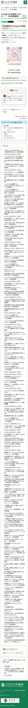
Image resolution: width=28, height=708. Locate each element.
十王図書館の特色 (9, 607)
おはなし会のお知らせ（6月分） (12, 242)
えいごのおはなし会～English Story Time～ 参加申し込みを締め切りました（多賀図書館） (14, 514)
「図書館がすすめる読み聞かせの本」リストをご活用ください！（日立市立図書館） (14, 165)
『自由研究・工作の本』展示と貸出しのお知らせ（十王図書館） (14, 235)
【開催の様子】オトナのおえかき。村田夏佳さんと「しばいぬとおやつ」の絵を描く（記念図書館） (14, 490)
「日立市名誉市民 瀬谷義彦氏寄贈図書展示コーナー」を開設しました (14, 640)
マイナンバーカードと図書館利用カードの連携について (14, 588)
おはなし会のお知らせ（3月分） (12, 312)
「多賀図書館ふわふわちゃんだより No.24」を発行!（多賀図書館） (13, 576)
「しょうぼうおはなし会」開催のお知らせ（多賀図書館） (14, 231)
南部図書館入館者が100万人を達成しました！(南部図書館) (14, 623)
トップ (3, 7)
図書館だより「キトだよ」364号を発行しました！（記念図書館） (14, 363)
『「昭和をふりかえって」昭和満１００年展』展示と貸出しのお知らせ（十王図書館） (14, 212)
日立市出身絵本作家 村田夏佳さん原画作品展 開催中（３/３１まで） (14, 592)
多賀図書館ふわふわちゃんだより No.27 (12, 447)
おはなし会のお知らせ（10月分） (13, 406)
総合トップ (9, 7)
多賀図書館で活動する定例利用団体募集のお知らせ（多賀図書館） (14, 274)
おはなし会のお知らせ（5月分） (12, 281)
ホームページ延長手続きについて (13, 423)
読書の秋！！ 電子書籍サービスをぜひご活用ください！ (14, 385)
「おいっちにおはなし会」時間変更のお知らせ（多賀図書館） (14, 260)
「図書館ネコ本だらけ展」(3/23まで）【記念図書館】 (14, 506)
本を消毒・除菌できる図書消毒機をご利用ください (14, 610)
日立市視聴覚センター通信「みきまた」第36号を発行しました (14, 395)
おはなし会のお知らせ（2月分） (12, 324)
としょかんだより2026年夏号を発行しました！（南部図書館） (14, 207)
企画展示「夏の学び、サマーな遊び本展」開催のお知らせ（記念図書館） (14, 203)
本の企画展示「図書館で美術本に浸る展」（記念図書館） (14, 572)
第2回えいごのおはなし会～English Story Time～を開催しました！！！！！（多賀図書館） (13, 501)
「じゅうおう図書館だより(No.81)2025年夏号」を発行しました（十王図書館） (14, 419)
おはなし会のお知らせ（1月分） (12, 372)
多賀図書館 (7, 666)
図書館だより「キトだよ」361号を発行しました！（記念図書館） (14, 536)
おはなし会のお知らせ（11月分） (13, 388)
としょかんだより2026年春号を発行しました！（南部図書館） (14, 278)
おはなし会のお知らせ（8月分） (12, 432)
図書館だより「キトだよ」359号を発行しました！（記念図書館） (14, 580)
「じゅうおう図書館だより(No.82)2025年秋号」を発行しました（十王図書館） (14, 367)
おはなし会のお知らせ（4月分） (12, 297)
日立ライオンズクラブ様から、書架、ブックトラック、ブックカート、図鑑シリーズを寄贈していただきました (14, 618)
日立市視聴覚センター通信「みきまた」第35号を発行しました (14, 435)
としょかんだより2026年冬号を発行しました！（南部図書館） (14, 321)
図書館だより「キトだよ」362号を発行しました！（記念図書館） (14, 476)
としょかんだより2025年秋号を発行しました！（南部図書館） (14, 381)
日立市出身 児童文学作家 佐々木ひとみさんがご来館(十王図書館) (14, 443)
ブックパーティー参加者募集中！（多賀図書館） (14, 510)
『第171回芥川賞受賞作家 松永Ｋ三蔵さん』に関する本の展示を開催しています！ (14, 525)
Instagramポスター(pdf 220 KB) (13, 83)
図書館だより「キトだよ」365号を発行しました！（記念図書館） (14, 257)
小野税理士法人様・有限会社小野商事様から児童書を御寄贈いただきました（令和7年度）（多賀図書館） (14, 293)
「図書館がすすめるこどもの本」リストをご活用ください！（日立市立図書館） (14, 471)
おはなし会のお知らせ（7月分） (12, 216)
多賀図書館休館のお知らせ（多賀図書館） (14, 180)
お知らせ (15, 7)
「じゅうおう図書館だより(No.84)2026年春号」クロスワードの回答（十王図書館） (14, 191)
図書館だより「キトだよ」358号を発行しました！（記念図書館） (14, 596)
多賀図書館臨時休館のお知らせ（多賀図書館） (14, 309)
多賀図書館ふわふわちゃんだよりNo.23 (13, 603)
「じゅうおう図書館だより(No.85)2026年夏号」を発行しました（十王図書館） (14, 185)
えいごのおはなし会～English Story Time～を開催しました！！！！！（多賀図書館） (14, 333)
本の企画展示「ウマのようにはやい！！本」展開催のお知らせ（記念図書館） (14, 328)
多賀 (5, 112)
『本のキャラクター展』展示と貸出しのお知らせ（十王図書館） (14, 199)
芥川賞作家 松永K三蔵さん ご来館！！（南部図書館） (13, 540)
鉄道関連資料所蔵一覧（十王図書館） (14, 415)
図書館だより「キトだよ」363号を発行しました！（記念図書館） (14, 453)
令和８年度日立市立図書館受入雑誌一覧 (14, 161)
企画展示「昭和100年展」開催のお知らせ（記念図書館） (14, 227)
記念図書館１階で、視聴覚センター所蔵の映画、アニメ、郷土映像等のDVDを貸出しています (14, 457)
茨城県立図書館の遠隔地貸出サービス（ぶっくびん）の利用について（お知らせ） (14, 348)
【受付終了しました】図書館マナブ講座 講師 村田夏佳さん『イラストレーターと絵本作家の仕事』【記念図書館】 (14, 411)
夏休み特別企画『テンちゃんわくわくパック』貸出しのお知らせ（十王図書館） (14, 175)
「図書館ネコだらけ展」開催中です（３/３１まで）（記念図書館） (13, 600)
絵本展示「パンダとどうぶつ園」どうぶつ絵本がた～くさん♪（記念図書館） (14, 584)
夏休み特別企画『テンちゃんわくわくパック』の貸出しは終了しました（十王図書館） (14, 252)
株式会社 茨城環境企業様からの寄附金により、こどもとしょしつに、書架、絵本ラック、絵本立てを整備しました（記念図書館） (14, 635)
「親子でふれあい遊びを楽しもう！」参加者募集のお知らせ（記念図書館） (14, 151)
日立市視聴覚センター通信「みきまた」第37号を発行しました (14, 344)
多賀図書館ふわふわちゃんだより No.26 (12, 485)
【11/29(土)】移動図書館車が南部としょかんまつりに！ (14, 353)
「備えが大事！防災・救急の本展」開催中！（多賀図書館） (14, 223)
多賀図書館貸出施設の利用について (13, 626)
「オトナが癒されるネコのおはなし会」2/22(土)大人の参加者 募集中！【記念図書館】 (14, 495)
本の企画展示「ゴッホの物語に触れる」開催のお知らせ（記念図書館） (14, 399)
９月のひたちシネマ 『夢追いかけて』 (14, 248)
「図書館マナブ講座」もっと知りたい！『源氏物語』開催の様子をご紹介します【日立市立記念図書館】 (14, 520)
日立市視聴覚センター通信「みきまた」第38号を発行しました (14, 284)
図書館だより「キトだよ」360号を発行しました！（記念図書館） (14, 548)
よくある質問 (7, 675)
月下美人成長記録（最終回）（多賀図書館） (14, 564)
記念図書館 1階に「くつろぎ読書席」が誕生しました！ (14, 629)
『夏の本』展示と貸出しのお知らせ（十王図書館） (13, 239)
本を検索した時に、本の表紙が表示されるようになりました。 (14, 614)
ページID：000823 (22, 21)
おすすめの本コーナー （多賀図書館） (14, 172)
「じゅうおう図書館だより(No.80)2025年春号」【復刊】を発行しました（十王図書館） (14, 463)
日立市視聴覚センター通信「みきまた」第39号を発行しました (14, 219)
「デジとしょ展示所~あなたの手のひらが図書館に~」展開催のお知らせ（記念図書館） (14, 300)
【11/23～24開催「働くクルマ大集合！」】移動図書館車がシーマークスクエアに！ (14, 358)
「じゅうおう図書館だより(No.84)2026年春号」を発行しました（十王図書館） (14, 265)
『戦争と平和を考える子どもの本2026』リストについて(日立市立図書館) (14, 339)
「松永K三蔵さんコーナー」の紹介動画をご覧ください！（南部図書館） (14, 426)
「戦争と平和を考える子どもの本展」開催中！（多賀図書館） (14, 245)
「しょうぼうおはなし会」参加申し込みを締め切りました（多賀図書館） (14, 157)
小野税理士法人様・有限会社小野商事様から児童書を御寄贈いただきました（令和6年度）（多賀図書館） (14, 480)
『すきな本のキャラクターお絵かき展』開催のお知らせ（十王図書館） (14, 195)
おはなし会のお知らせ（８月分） (13, 170)
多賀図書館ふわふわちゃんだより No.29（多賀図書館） (12, 288)
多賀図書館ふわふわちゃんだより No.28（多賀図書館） (12, 377)
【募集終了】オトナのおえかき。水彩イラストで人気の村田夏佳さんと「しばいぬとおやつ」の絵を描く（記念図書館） (14, 559)
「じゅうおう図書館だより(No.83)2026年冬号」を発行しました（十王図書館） (14, 316)
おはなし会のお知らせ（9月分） (12, 154)
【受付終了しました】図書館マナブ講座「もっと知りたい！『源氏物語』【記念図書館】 (14, 552)
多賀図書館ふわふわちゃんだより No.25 (12, 544)
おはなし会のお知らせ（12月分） (13, 374)
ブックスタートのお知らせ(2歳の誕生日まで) (14, 391)
